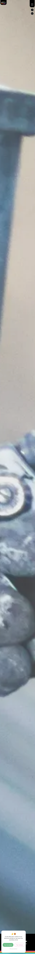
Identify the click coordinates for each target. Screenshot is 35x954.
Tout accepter (8, 945)
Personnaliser (13, 949)
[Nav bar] (32, 3)
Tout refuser (19, 945)
